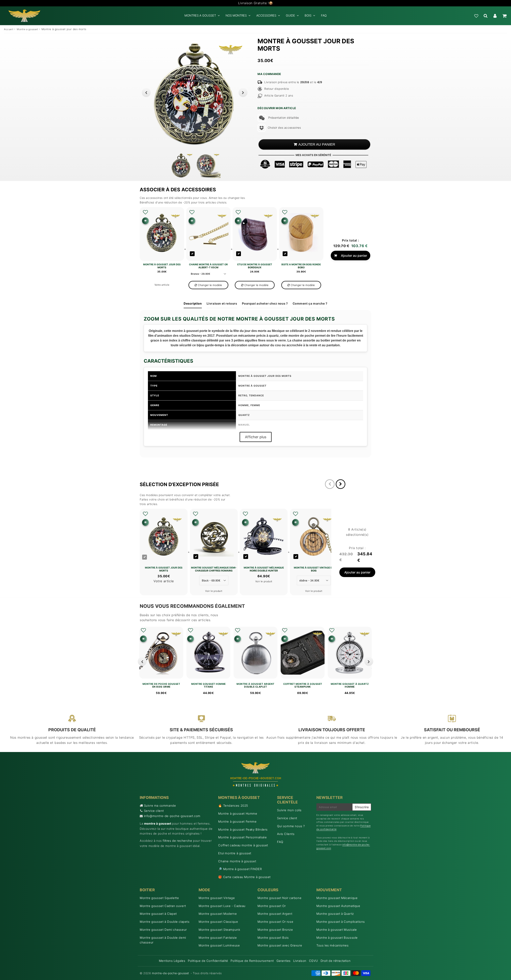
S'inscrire (362, 807)
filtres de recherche (177, 841)
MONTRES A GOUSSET (200, 15)
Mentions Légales (172, 961)
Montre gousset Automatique (338, 906)
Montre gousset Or (271, 906)
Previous (146, 92)
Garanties (283, 961)
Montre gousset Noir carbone (279, 898)
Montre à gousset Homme (237, 813)
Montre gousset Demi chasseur (163, 930)
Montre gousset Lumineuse (219, 945)
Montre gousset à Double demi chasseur (163, 940)
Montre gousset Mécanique (337, 898)
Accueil (8, 29)
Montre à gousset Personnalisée (242, 837)
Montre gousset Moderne (218, 914)
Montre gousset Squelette (159, 898)
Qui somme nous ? (291, 826)
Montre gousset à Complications (340, 922)
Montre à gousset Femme (237, 821)
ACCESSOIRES (266, 15)
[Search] (485, 16)
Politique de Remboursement (252, 961)
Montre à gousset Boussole (337, 938)
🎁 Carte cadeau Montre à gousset (244, 877)
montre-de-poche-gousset (170, 973)
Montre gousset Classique (218, 922)
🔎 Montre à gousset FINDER (240, 869)
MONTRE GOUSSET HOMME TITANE (208, 685)
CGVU (313, 961)
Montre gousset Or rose (275, 922)
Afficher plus (255, 437)
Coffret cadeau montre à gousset (243, 845)
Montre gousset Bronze (275, 930)
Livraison (299, 961)
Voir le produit (213, 590)
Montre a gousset (27, 29)
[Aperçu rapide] (145, 220)
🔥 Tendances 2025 (233, 805)
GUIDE (290, 15)
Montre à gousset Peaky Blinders (243, 829)
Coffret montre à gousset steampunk (302, 685)
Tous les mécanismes (332, 945)
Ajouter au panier (354, 256)
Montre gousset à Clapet (158, 914)
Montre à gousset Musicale (336, 930)
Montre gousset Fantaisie (218, 938)
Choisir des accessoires (284, 127)
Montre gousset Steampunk (219, 930)
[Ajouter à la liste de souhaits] (145, 212)
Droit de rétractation (336, 961)
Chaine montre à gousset (237, 861)
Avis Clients (285, 834)
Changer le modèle (210, 285)
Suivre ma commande (160, 805)
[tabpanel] (181, 165)
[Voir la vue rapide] (143, 639)
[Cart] (504, 16)
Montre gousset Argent (274, 914)
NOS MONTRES (236, 15)
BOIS (308, 15)
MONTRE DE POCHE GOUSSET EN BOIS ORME (161, 685)
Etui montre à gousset (234, 853)
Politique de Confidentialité (208, 961)
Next (243, 92)
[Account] (494, 16)
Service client (154, 811)
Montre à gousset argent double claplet (255, 685)
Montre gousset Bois (273, 938)
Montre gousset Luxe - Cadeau (222, 906)
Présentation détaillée (283, 117)
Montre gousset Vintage (217, 898)
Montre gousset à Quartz (335, 914)
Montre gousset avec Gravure (279, 945)
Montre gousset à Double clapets (165, 922)
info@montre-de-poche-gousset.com (172, 816)
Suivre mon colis (289, 810)
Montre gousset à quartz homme (350, 685)
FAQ (324, 15)
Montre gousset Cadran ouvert (163, 906)
